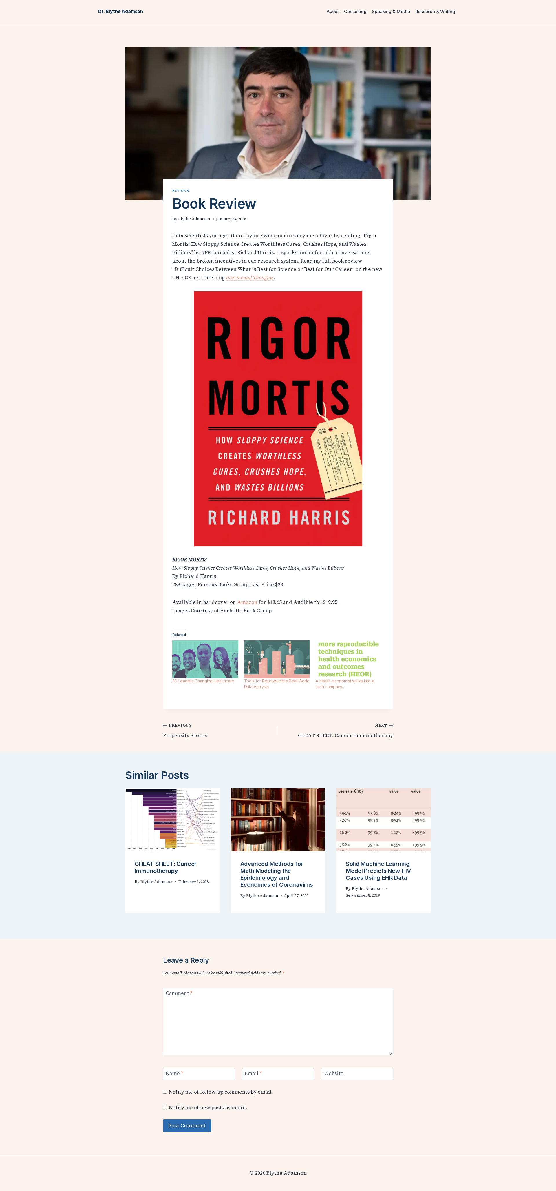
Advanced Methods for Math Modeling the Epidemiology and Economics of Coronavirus (276, 874)
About (333, 11)
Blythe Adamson (194, 219)
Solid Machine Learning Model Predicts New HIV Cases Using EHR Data (378, 870)
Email (253, 1073)
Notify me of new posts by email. (208, 1107)
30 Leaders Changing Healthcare (203, 680)
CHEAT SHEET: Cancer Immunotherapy (345, 731)
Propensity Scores (185, 731)
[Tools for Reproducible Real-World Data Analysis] (277, 659)
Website (333, 1073)
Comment (179, 993)
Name (174, 1073)
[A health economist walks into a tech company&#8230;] (349, 659)
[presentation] (172, 819)
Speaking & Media (391, 11)
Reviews (180, 190)
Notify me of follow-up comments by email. (221, 1091)
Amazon (247, 602)
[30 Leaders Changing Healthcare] (205, 659)
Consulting (355, 11)
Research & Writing (435, 11)
